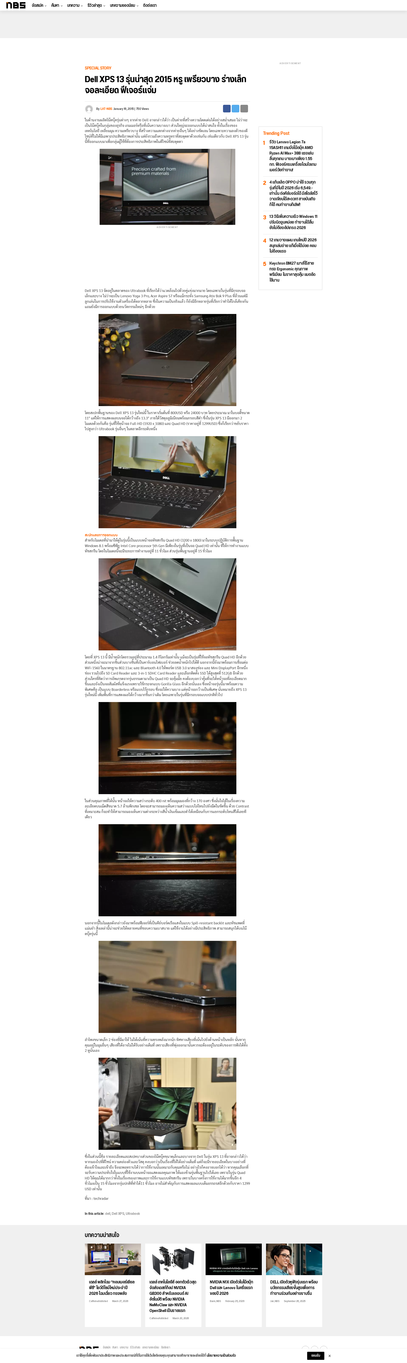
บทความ (73, 5)
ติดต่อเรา (150, 5)
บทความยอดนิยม (122, 5)
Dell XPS (118, 1213)
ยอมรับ (315, 1355)
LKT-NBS (106, 109)
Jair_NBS (274, 1301)
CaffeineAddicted (98, 1301)
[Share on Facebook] (227, 108)
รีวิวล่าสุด (95, 5)
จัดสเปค (37, 5)
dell (107, 1213)
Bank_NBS (215, 1301)
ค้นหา (55, 5)
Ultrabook (133, 1213)
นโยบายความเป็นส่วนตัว (221, 1356)
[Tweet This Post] (235, 108)
